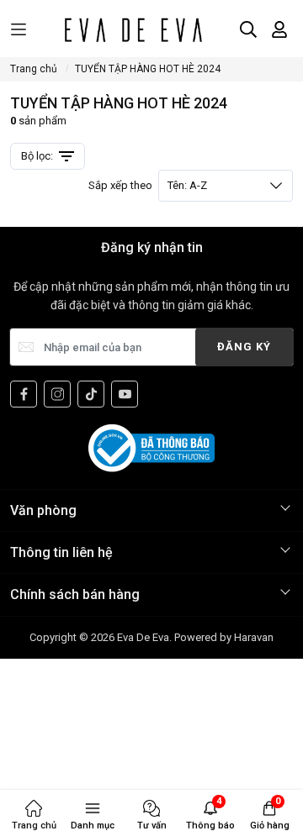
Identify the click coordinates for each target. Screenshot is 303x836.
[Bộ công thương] (151, 447)
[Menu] (18, 30)
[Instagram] (57, 394)
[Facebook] (23, 394)
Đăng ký (244, 346)
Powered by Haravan (224, 637)
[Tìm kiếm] (248, 29)
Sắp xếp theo (147, 185)
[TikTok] (90, 394)
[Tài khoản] (279, 29)
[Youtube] (124, 394)
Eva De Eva (143, 637)
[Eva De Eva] (132, 29)
